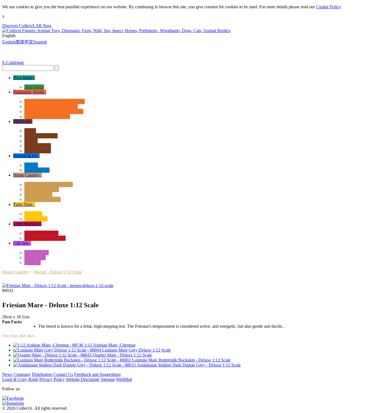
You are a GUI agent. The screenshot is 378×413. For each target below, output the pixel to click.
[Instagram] (13, 403)
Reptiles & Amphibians (45, 238)
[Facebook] (13, 398)
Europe (31, 140)
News (7, 374)
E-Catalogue (13, 62)
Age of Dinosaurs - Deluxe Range (54, 101)
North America (38, 145)
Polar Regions (37, 170)
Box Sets (32, 262)
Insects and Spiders (41, 233)
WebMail (124, 379)
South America (38, 150)
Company (22, 374)
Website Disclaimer (83, 379)
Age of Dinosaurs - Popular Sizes (54, 111)
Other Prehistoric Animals (47, 116)
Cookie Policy (328, 6)
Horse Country (15, 272)
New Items (34, 87)
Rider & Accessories (42, 199)
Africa (30, 130)
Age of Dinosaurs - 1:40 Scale (51, 106)
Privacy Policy (52, 379)
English (8, 42)
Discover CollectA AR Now (27, 25)
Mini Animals (36, 252)
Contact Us (63, 374)
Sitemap (108, 379)
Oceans (31, 165)
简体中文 (24, 42)
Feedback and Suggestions (97, 374)
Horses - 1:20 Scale (42, 189)
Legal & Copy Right (20, 379)
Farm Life (33, 213)
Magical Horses (38, 194)
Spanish (40, 42)
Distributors (42, 374)
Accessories (35, 257)
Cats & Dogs (36, 218)
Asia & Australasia (41, 135)
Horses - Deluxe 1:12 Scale (49, 184)
